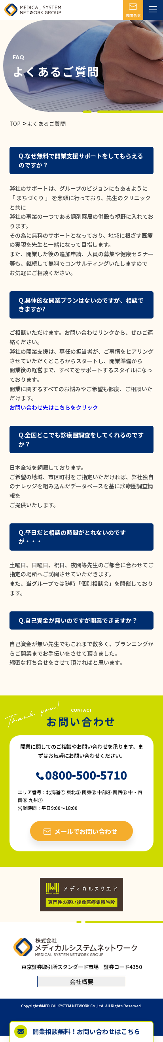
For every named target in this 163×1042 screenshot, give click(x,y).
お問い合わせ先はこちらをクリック (53, 407)
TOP (15, 123)
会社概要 (81, 981)
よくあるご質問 (46, 123)
